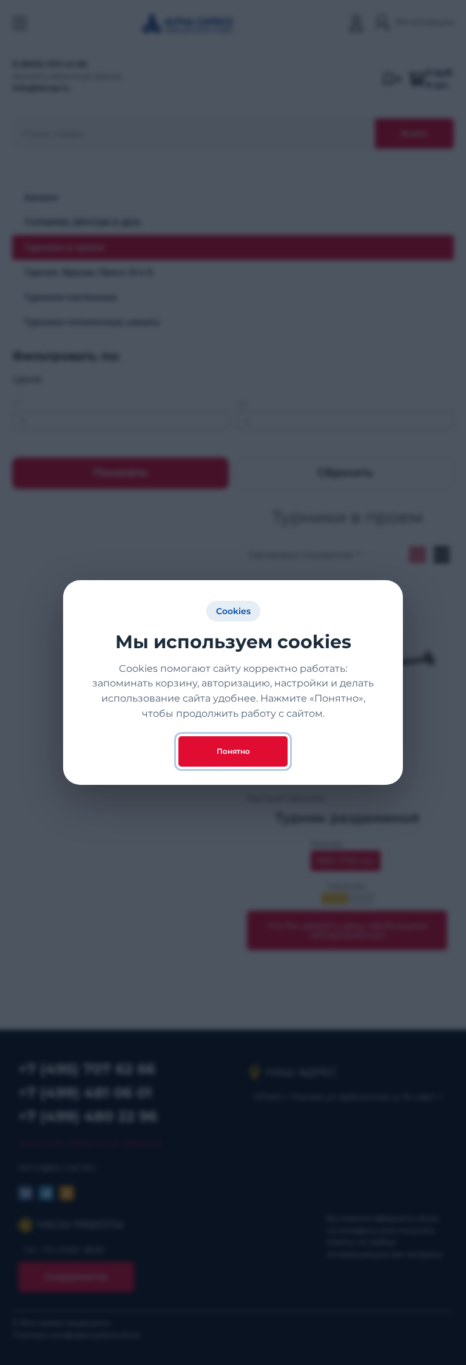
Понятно (233, 751)
